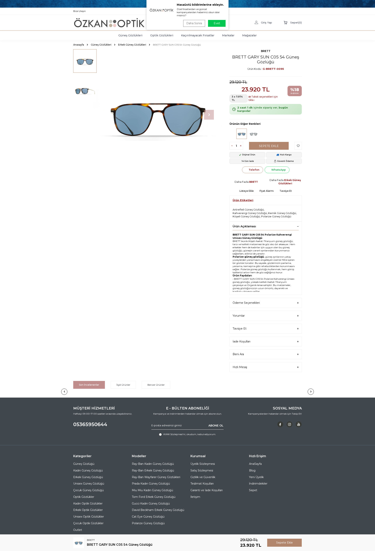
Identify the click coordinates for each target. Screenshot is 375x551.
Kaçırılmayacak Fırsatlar (197, 35)
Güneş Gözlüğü (83, 464)
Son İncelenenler (89, 384)
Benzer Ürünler (156, 384)
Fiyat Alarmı (267, 190)
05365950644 (90, 424)
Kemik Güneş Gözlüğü (282, 213)
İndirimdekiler (258, 483)
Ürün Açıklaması (244, 226)
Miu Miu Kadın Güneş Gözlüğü (152, 490)
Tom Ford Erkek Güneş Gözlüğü (153, 497)
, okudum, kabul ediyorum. (189, 434)
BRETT (266, 51)
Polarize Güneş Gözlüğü (276, 216)
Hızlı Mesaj (240, 367)
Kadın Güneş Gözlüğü (88, 470)
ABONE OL (215, 425)
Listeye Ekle (246, 190)
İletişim (195, 497)
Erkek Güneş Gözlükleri (132, 44)
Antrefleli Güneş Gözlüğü (248, 209)
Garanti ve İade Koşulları (206, 490)
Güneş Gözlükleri (130, 35)
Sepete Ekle (269, 146)
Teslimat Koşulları (202, 483)
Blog (252, 470)
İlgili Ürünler (123, 384)
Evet (217, 23)
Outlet (77, 530)
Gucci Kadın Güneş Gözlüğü (151, 503)
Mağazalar (249, 35)
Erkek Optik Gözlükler (88, 510)
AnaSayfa (255, 464)
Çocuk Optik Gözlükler (88, 523)
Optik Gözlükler (83, 497)
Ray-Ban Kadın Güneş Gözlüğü (153, 464)
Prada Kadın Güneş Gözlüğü (151, 483)
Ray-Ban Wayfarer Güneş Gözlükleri (156, 477)
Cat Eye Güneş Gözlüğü (148, 516)
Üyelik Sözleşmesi (202, 464)
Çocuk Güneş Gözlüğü (88, 490)
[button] (209, 115)
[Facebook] (280, 424)
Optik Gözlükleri (161, 35)
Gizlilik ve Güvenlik (202, 477)
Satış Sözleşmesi (201, 470)
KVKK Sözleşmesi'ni (174, 434)
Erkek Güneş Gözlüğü (88, 477)
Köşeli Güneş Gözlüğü (246, 216)
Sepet (253, 490)
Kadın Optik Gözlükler (88, 503)
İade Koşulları (241, 341)
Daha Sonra (194, 23)
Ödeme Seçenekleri (246, 303)
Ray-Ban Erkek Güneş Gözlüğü (153, 470)
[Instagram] (289, 424)
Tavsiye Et (285, 190)
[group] (158, 114)
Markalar (228, 35)
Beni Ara (238, 354)
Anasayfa (78, 44)
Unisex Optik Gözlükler (88, 516)
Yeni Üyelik (256, 477)
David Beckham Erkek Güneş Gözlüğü (158, 510)
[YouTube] (299, 424)
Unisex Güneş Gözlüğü (88, 483)
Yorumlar (239, 315)
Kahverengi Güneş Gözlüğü (250, 213)
